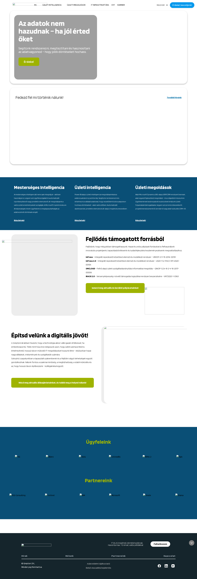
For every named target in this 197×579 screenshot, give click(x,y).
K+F (113, 5)
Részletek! (19, 220)
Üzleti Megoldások (76, 5)
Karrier (121, 5)
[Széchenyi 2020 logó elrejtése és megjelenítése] (191, 543)
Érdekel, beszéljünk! (182, 5)
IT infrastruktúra (100, 5)
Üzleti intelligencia (52, 5)
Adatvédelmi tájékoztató (98, 563)
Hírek (24, 556)
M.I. (35, 5)
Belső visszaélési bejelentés (98, 568)
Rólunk (70, 556)
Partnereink (118, 556)
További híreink (174, 97)
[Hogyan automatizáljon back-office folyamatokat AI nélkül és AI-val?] (42, 132)
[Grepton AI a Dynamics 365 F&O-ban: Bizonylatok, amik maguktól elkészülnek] (98, 132)
